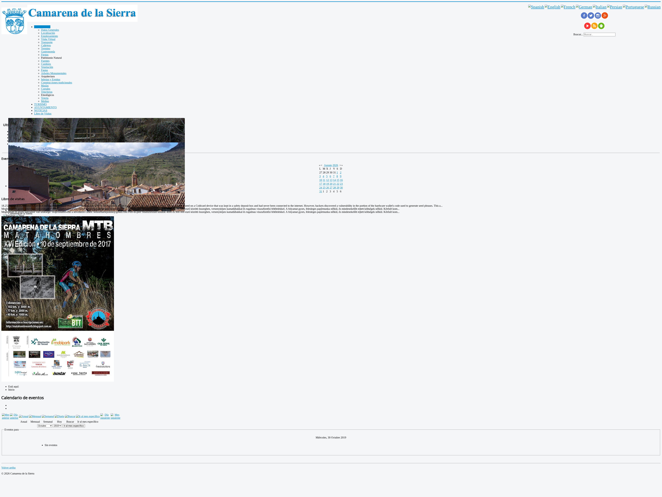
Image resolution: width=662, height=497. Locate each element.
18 (324, 183)
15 (338, 180)
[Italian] (599, 6)
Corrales (45, 88)
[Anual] (23, 416)
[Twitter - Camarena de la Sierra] (591, 18)
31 (320, 191)
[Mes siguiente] (115, 417)
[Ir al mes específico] (88, 416)
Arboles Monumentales (53, 73)
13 (331, 180)
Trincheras (46, 91)
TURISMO (40, 104)
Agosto (328, 165)
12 (327, 180)
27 (331, 187)
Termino (45, 48)
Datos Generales (50, 29)
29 (338, 187)
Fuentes (45, 60)
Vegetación (47, 67)
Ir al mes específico (74, 425)
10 (320, 180)
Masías (45, 85)
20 (331, 183)
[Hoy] (59, 416)
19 (327, 183)
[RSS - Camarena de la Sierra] (594, 28)
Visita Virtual (48, 39)
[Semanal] (48, 416)
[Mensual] (35, 416)
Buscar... (578, 34)
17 (320, 183)
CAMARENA (42, 26)
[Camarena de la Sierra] (14, 21)
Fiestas (44, 54)
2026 (335, 165)
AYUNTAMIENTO (45, 107)
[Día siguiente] (105, 417)
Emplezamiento (49, 36)
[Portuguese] (633, 6)
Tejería (44, 98)
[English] (552, 6)
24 (320, 187)
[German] (584, 6)
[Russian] (653, 6)
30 (341, 187)
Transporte (47, 42)
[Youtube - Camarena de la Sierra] (587, 28)
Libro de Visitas (42, 113)
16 (341, 180)
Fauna (44, 70)
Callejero (46, 45)
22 (338, 183)
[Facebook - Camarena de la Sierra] (584, 18)
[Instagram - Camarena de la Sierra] (597, 18)
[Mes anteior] (5, 417)
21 (334, 183)
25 (324, 187)
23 (341, 183)
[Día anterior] (14, 417)
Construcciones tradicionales (56, 82)
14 (334, 180)
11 (324, 180)
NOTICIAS (40, 110)
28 (334, 187)
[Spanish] (536, 6)
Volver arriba (8, 467)
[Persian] (614, 6)
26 (327, 187)
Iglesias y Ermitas (50, 79)
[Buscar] (70, 416)
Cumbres (46, 64)
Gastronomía (48, 51)
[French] (568, 6)
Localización (48, 33)
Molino (45, 101)
